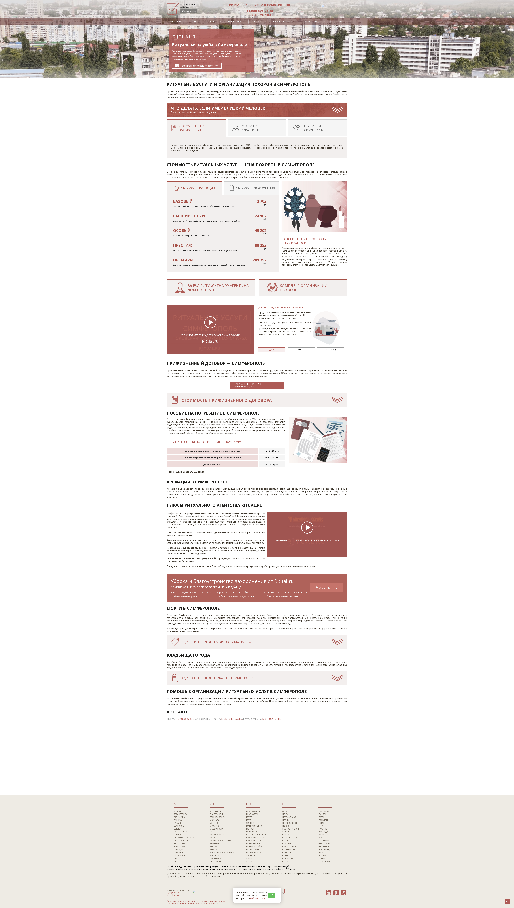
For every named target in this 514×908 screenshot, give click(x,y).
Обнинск (250, 855)
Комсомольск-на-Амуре (223, 852)
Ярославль (324, 861)
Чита (321, 852)
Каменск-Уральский (220, 840)
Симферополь (289, 849)
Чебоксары (324, 843)
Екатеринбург (217, 814)
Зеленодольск (217, 817)
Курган (249, 817)
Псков (285, 826)
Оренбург (251, 861)
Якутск (322, 858)
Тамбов (322, 814)
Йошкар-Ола (216, 829)
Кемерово (215, 843)
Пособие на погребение (282, 21)
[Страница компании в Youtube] (328, 892)
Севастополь (289, 846)
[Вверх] (507, 901)
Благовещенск (181, 831)
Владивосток (181, 840)
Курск (249, 820)
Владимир (179, 843)
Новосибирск (253, 849)
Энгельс (322, 855)
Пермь (285, 820)
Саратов (286, 843)
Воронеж (178, 852)
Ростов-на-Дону (290, 829)
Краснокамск (253, 811)
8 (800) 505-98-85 (259, 10)
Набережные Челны (256, 834)
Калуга (213, 837)
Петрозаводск (289, 823)
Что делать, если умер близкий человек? (224, 21)
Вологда (178, 849)
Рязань (286, 831)
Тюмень (322, 829)
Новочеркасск (253, 852)
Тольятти (323, 820)
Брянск (177, 834)
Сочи (285, 855)
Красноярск (252, 814)
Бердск (177, 829)
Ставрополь (288, 858)
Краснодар (215, 861)
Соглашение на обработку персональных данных (193, 903)
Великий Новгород (184, 837)
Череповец (324, 849)
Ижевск (214, 823)
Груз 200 (257, 21)
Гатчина (178, 861)
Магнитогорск (254, 826)
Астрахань (179, 817)
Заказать (326, 587)
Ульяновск (324, 834)
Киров (213, 849)
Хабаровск (324, 840)
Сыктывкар (324, 811)
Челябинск (323, 846)
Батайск (178, 823)
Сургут (285, 861)
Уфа (320, 837)
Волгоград (179, 846)
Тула (320, 826)
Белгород (179, 826)
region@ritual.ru (231, 718)
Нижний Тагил (253, 840)
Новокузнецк (253, 843)
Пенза (285, 814)
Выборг (178, 858)
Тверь (321, 817)
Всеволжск (179, 855)
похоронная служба (187, 5)
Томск (321, 823)
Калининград (217, 834)
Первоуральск (289, 817)
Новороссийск (254, 846)
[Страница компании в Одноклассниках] (336, 892)
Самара (286, 834)
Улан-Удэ (323, 831)
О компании (175, 21)
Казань (213, 831)
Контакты (340, 21)
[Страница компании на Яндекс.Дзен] (343, 892)
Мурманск (251, 831)
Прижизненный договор (314, 21)
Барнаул (178, 820)
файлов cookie (257, 898)
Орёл (284, 811)
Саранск (286, 840)
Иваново (215, 820)
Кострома (215, 858)
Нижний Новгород (256, 837)
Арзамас (178, 811)
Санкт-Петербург (291, 837)
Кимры (213, 846)
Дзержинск (215, 811)
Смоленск (287, 852)
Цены (193, 21)
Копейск (214, 855)
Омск (249, 858)
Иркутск (214, 826)
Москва (250, 829)
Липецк (250, 823)
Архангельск (180, 814)
